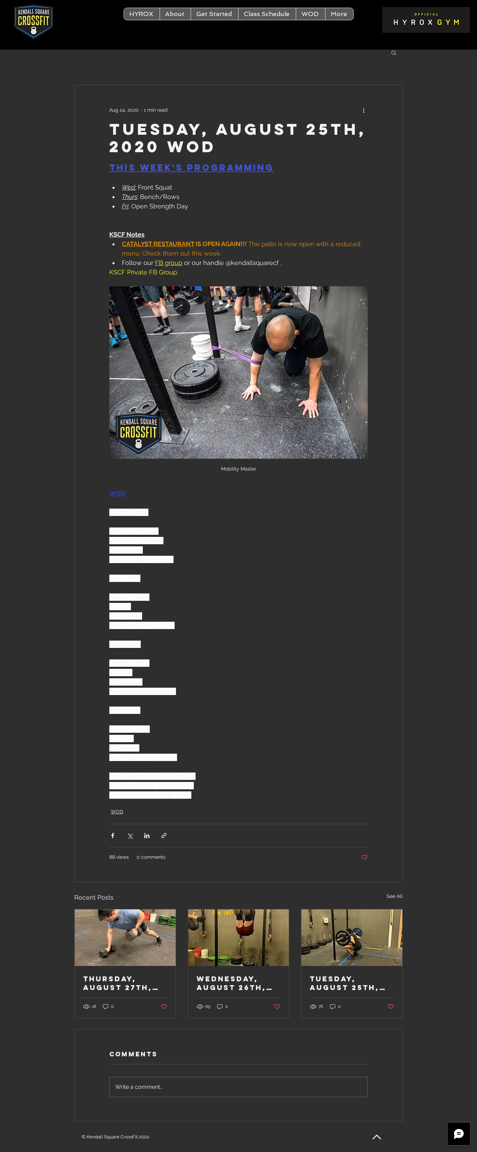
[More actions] (363, 110)
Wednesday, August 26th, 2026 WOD (231, 983)
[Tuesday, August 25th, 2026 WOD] (351, 937)
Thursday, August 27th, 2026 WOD (117, 983)
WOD (117, 811)
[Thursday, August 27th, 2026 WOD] (125, 937)
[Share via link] (164, 835)
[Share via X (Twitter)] (129, 835)
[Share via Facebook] (112, 835)
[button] (175, 14)
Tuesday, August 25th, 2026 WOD (344, 983)
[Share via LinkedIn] (147, 835)
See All (395, 896)
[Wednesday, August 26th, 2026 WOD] (238, 937)
